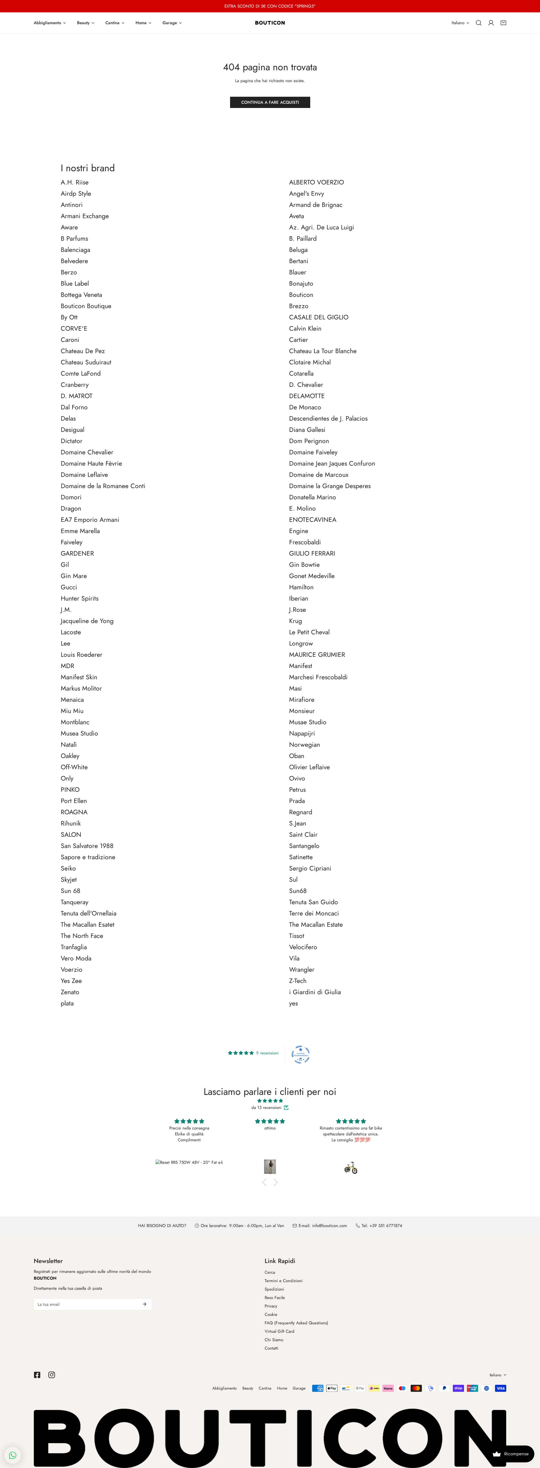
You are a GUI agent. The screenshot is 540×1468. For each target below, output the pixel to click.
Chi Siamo (274, 1340)
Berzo (69, 272)
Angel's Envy (306, 194)
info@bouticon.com (329, 1226)
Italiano (458, 23)
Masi (295, 689)
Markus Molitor (81, 689)
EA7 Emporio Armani (90, 520)
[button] (503, 23)
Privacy (271, 1306)
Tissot (296, 936)
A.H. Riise (75, 182)
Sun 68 (70, 891)
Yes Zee (71, 981)
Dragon (71, 509)
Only (67, 779)
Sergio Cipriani (310, 868)
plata (67, 1003)
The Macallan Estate (316, 925)
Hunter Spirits (79, 599)
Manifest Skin (79, 677)
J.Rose (297, 610)
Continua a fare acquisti (270, 102)
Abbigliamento (224, 1388)
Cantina (265, 1388)
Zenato (70, 992)
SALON (71, 835)
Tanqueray (74, 902)
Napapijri (302, 734)
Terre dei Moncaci (314, 913)
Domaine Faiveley (313, 452)
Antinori (72, 205)
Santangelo (304, 846)
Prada (297, 801)
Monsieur (302, 711)
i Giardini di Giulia (315, 992)
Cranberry (75, 385)
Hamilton (301, 587)
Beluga (298, 250)
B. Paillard (303, 239)
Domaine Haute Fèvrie (91, 464)
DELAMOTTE (307, 396)
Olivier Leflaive (309, 767)
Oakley (70, 756)
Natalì (69, 745)
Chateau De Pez (83, 351)
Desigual (72, 430)
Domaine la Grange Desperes (330, 486)
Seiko (68, 868)
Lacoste (71, 632)
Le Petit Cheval (309, 632)
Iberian (298, 599)
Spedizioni (274, 1289)
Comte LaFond (81, 374)
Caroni (70, 340)
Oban (296, 756)
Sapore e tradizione (88, 857)
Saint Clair (303, 835)
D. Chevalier (306, 385)
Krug (295, 621)
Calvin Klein (305, 329)
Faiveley (71, 542)
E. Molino (302, 509)
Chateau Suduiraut (86, 362)
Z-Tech (298, 981)
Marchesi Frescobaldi (318, 677)
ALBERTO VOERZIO (316, 182)
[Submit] (144, 1304)
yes (293, 1003)
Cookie (271, 1314)
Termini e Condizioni (284, 1281)
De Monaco (305, 407)
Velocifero (303, 947)
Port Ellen (74, 801)
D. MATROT (77, 396)
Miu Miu (72, 711)
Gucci (69, 587)
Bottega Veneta (81, 295)
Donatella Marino (312, 497)
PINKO (70, 790)
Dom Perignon (309, 441)
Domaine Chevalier (87, 452)
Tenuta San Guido (313, 902)
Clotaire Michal (310, 362)
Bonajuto (301, 284)
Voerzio (71, 970)
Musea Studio (79, 734)
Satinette (301, 857)
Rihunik (71, 823)
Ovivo (297, 779)
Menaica (72, 700)
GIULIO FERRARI (312, 554)
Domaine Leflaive (84, 475)
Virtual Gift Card (279, 1331)
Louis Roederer (81, 655)
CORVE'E (74, 329)
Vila (294, 958)
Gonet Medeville (312, 576)
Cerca (270, 1272)
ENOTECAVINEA (312, 520)
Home (282, 1388)
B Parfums (74, 239)
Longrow (301, 644)
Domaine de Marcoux (318, 475)
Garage (299, 1388)
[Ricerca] (478, 23)
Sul (293, 880)
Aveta (296, 216)
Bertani (298, 261)
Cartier (298, 340)
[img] (270, 1100)
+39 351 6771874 (386, 1226)
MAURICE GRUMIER (317, 655)
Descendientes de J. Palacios (328, 419)
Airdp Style (76, 194)
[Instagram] (51, 1375)
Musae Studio (308, 722)
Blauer (297, 272)
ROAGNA (74, 812)
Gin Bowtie (304, 565)
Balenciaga (75, 250)
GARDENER (77, 554)
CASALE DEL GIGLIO (318, 317)
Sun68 (298, 891)
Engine (298, 531)
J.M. (66, 610)
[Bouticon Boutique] (270, 23)
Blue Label (75, 284)
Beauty (247, 1388)
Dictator (71, 441)
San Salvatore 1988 (87, 846)
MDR (67, 666)
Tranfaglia (74, 947)
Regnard (300, 812)
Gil (65, 565)
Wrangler (301, 970)
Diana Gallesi (307, 430)
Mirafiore (301, 700)
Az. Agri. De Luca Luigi (321, 227)
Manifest (300, 666)
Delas (68, 419)
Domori (71, 497)
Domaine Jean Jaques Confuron (332, 464)
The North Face (82, 936)
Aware (69, 227)
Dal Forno (74, 407)
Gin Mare (74, 576)
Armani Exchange (85, 216)
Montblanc (75, 722)
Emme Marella (80, 531)
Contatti (271, 1348)
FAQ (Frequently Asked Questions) (296, 1323)
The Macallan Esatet (87, 925)
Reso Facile (275, 1298)
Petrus (297, 790)
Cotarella (301, 374)
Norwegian (304, 745)
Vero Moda (76, 958)
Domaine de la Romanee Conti (103, 486)
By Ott (69, 317)
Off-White (74, 767)
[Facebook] (37, 1375)
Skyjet (69, 880)
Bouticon (301, 295)
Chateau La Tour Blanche (323, 351)
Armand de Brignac (316, 205)
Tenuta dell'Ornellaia (88, 913)
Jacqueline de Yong (87, 621)
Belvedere (74, 261)
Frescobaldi (305, 542)
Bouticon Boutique (86, 306)
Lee (65, 644)
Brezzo (299, 306)
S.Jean (297, 823)
